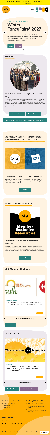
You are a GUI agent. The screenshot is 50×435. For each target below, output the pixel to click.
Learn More (25, 189)
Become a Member (17, 113)
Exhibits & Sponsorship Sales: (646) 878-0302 (37, 407)
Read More (39, 313)
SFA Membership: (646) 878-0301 (35, 403)
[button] (40, 8)
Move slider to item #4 (22, 319)
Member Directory (33, 113)
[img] (25, 286)
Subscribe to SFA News (29, 389)
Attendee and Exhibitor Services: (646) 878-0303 (37, 411)
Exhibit (19, 46)
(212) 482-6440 (7, 407)
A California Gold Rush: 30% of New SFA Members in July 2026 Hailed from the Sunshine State (23, 369)
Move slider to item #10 (33, 319)
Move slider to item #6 (26, 319)
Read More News (11, 389)
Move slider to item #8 (30, 319)
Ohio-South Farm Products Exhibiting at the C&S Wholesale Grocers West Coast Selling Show (24, 305)
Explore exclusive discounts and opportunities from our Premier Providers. (25, 120)
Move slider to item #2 (27, 50)
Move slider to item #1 (23, 50)
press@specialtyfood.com (10, 420)
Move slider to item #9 (31, 319)
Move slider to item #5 (24, 319)
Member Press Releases (12, 300)
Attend (11, 46)
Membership (9, 364)
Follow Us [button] (32, 9)
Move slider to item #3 (20, 319)
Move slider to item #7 (28, 319)
